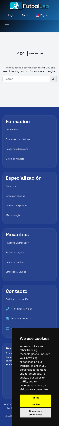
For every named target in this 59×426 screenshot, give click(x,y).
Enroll (25, 15)
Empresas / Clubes (16, 271)
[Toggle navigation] (7, 26)
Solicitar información (17, 299)
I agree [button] (35, 397)
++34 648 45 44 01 (21, 308)
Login (11, 15)
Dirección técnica (15, 195)
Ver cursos (12, 129)
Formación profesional (18, 139)
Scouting (11, 186)
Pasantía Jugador (15, 252)
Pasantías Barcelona (17, 148)
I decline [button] (35, 404)
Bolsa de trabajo (15, 158)
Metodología (13, 215)
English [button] (44, 15)
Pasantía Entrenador (17, 242)
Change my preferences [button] (35, 413)
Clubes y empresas (16, 205)
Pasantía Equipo (15, 262)
